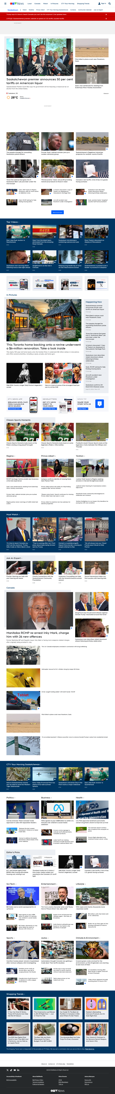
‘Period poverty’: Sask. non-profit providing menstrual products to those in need (56, 181)
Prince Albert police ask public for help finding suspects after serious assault (56, 487)
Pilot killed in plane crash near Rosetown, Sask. (57, 714)
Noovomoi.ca (88, 1082)
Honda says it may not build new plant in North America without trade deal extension (62, 970)
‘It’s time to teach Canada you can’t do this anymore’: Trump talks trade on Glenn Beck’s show (18, 545)
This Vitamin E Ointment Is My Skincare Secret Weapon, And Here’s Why (96, 1039)
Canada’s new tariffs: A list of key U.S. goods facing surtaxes (97, 871)
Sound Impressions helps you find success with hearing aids (95, 577)
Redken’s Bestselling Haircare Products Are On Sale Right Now (95, 1014)
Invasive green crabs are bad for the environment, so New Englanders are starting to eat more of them (92, 963)
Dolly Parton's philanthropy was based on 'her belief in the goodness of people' (63, 926)
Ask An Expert (98, 10)
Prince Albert (40, 10)
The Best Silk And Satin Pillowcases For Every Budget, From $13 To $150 (43, 1039)
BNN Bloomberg (63, 1082)
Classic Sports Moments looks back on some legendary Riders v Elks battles (57, 444)
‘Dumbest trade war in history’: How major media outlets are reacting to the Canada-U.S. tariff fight (44, 873)
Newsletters (70, 1064)
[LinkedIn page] (18, 1070)
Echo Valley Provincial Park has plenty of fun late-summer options (44, 784)
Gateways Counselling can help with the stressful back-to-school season (70, 578)
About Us (44, 1064)
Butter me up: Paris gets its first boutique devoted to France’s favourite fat (98, 925)
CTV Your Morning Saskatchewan (57, 10)
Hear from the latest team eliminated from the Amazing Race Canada (43, 242)
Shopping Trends (83, 3)
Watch (45, 3)
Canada (37, 3)
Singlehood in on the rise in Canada (42, 266)
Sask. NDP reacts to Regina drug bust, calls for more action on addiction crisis (29, 191)
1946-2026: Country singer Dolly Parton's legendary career (24, 386)
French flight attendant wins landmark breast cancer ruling (97, 838)
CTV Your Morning (67, 3)
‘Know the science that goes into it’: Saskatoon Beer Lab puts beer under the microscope (21, 181)
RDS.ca (87, 1084)
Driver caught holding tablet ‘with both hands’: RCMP (58, 692)
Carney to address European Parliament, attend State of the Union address (28, 839)
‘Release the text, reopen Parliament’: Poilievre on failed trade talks (28, 830)
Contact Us (51, 1064)
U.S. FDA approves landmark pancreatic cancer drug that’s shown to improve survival (92, 822)
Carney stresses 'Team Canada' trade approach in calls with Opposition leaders (21, 822)
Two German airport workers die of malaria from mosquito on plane (98, 829)
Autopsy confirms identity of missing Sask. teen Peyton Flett (56, 480)
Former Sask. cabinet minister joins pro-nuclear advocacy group (55, 153)
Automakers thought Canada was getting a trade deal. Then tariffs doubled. (56, 962)
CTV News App (60, 1064)
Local (30, 3)
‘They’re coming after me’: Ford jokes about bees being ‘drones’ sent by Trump (44, 545)
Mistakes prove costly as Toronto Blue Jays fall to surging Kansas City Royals (27, 970)
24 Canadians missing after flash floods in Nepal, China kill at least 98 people (98, 971)
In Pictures (54, 3)
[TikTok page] (11, 1070)
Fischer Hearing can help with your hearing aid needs (17, 577)
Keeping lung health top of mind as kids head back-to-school (70, 266)
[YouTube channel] (15, 1070)
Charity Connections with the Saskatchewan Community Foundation (43, 578)
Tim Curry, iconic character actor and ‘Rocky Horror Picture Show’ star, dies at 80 (57, 908)
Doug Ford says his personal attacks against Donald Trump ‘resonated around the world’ (91, 614)
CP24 (60, 1080)
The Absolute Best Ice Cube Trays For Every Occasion (70, 1038)
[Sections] (5, 3)
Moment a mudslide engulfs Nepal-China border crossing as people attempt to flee (70, 545)
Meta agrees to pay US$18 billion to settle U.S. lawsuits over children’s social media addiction (57, 822)
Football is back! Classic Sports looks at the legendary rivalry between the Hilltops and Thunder (91, 445)
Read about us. (89, 1049)
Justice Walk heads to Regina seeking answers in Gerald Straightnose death (89, 480)
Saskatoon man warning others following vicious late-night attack (18, 266)
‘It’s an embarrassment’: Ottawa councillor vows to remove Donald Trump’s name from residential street (75, 737)
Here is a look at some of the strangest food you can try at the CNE (62, 386)
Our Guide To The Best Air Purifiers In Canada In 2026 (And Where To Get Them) (70, 1014)
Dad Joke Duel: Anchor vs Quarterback (15, 241)
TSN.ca (61, 1084)
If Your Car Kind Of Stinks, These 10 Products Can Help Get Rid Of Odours (18, 1014)
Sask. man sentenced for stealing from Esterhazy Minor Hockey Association (22, 487)
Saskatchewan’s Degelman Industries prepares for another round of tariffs (89, 153)
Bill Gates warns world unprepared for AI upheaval (21, 908)
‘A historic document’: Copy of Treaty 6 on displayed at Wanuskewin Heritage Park (62, 191)
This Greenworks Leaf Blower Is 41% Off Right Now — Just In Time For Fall (44, 1014)
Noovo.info (88, 1080)
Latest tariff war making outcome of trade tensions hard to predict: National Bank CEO (63, 841)
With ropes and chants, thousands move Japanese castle (90, 908)
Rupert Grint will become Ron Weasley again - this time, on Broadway (62, 916)
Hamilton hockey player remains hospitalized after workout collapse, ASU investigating (22, 962)
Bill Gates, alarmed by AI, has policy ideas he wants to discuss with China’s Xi (28, 927)
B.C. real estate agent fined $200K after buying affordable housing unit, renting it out (17, 872)
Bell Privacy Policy (38, 1080)
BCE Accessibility (11, 1080)
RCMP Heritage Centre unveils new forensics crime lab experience (22, 480)
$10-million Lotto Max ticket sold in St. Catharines (98, 914)
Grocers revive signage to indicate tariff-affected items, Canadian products (62, 832)
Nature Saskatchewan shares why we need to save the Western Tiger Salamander (18, 784)
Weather (31, 10)
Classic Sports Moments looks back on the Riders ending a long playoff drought (21, 444)
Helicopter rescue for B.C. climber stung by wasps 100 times (61, 669)
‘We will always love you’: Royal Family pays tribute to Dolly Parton (95, 545)
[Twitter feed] (7, 1070)
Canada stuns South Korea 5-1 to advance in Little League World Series (28, 980)
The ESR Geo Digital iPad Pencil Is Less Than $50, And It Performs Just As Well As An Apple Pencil (18, 1040)
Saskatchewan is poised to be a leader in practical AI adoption (96, 266)
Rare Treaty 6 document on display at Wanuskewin (94, 241)
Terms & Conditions (38, 1082)
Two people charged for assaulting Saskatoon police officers (19, 153)
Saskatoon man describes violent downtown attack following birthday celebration (97, 191)
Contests (73, 10)
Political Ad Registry (38, 1084)
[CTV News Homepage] (17, 4)
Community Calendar (85, 10)
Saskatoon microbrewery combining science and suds (69, 241)
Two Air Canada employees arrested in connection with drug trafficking (64, 646)
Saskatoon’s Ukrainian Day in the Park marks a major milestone (70, 783)
